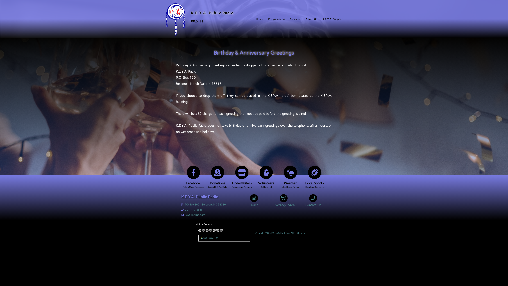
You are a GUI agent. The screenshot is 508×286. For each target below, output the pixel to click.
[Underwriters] (241, 172)
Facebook (193, 183)
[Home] (254, 198)
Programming (276, 19)
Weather (290, 183)
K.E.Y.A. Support (333, 19)
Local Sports (314, 183)
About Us (311, 19)
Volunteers (266, 183)
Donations (217, 183)
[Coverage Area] (284, 198)
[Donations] (217, 172)
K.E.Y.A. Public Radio (212, 13)
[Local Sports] (314, 172)
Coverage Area (284, 205)
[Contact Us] (313, 198)
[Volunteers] (266, 172)
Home (259, 19)
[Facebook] (193, 172)
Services (295, 19)
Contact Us (313, 205)
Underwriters (242, 183)
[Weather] (290, 172)
